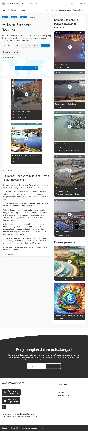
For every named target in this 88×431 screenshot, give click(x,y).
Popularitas (25, 45)
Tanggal (45, 45)
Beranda (5, 17)
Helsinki (67, 107)
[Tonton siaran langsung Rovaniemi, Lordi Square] (26, 109)
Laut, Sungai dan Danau (21, 162)
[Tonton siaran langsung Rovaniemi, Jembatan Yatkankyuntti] (26, 151)
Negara (14, 17)
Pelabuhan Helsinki (62, 144)
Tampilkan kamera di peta (26, 68)
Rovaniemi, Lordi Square (21, 112)
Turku (66, 191)
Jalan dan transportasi (20, 118)
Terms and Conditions (64, 395)
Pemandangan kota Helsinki (65, 104)
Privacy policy (62, 392)
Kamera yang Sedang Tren (38, 10)
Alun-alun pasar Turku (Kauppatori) (68, 188)
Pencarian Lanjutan (10, 52)
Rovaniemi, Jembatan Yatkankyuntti (25, 155)
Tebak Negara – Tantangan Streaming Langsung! (69, 317)
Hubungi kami (61, 389)
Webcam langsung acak (61, 10)
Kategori (22, 10)
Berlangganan (53, 366)
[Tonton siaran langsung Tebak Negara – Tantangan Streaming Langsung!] (69, 313)
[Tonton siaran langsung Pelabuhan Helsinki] (69, 141)
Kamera (14, 10)
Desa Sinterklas (61, 64)
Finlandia (23, 17)
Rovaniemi (25, 115)
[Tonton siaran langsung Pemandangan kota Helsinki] (69, 102)
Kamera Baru (78, 10)
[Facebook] (4, 407)
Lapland (67, 67)
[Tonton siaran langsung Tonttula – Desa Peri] (69, 229)
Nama (36, 45)
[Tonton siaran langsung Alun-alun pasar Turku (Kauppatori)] (69, 186)
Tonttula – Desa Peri (63, 232)
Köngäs (67, 235)
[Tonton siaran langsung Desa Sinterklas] (69, 62)
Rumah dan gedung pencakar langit (68, 194)
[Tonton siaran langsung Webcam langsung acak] (69, 277)
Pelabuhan (77, 150)
